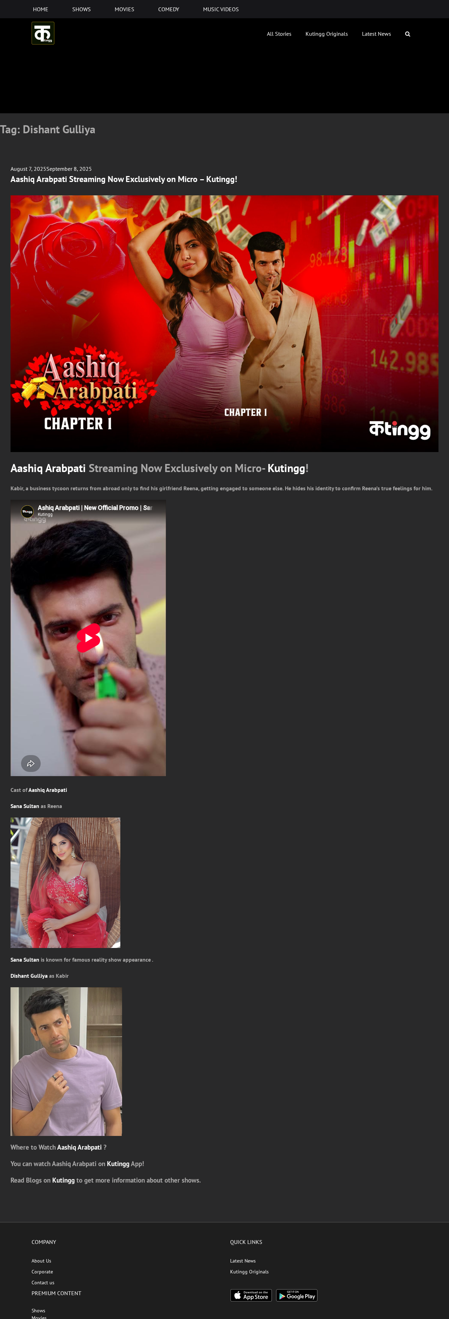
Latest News (376, 33)
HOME (40, 9)
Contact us (43, 1282)
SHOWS (81, 9)
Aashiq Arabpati (48, 467)
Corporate (42, 1271)
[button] (407, 33)
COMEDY (168, 9)
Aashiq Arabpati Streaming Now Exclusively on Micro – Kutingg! (124, 179)
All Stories (279, 33)
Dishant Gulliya (29, 975)
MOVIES (124, 9)
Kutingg (286, 467)
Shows (38, 1310)
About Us (41, 1261)
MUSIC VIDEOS (221, 9)
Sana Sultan (25, 805)
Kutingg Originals (327, 33)
